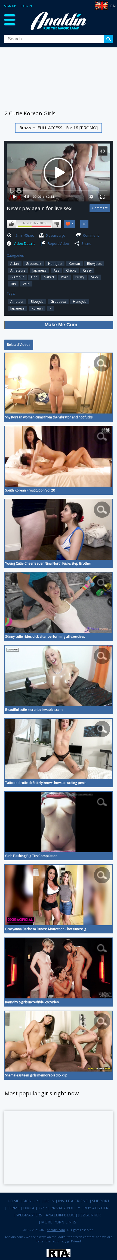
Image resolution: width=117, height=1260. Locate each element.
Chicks (71, 270)
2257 (42, 1207)
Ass (56, 270)
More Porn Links (58, 1222)
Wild (26, 284)
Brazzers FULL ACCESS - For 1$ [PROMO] (58, 127)
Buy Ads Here (97, 1207)
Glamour (17, 277)
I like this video (11, 224)
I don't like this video (56, 224)
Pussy (79, 277)
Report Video (58, 243)
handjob (80, 301)
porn (64, 277)
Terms (13, 1207)
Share (86, 243)
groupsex (33, 263)
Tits (13, 284)
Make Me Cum (61, 324)
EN (113, 5)
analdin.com (56, 1230)
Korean (74, 263)
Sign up (10, 6)
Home (13, 1200)
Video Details (24, 243)
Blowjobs (94, 263)
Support (101, 1200)
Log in (26, 6)
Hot (34, 277)
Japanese (39, 270)
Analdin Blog (60, 1214)
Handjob (55, 263)
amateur (17, 301)
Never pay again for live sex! (39, 208)
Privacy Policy (65, 1207)
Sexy (94, 277)
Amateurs (17, 270)
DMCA (29, 1207)
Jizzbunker (89, 1214)
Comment (91, 235)
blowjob (37, 301)
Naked (49, 277)
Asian (14, 263)
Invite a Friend (73, 1200)
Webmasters (29, 1214)
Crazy (87, 270)
